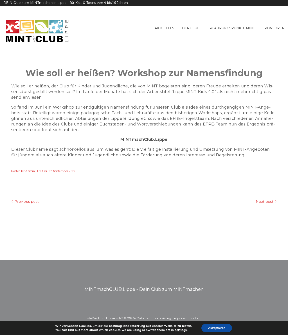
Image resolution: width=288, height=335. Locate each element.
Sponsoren (274, 28)
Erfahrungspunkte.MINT (231, 28)
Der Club (191, 28)
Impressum (181, 318)
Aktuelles (164, 28)
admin (30, 171)
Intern (197, 318)
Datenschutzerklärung (154, 318)
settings (181, 330)
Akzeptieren (216, 328)
